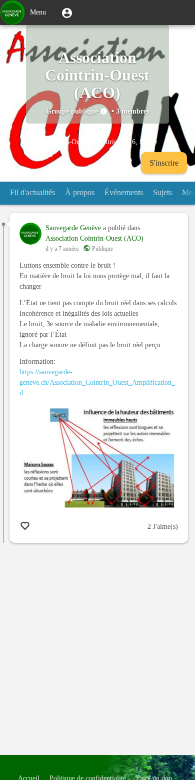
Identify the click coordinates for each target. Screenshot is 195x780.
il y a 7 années (62, 248)
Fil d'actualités (32, 192)
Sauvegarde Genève (73, 228)
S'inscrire (164, 163)
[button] (67, 12)
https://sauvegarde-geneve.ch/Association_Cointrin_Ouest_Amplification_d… (97, 382)
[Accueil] (12, 12)
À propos (79, 192)
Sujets (162, 192)
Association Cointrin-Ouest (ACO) (95, 238)
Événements (123, 192)
